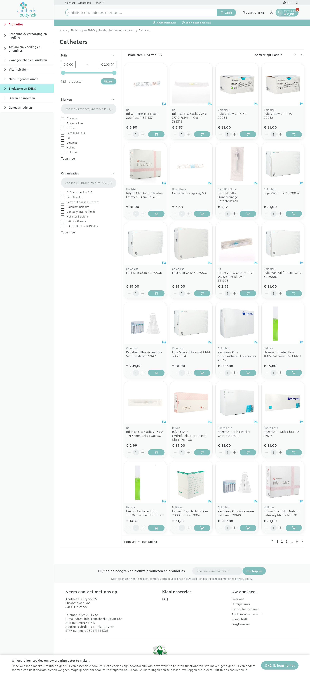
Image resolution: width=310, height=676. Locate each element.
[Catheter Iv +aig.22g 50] (191, 164)
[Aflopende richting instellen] (302, 54)
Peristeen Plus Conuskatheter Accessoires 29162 (237, 356)
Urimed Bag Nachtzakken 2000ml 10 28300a (190, 513)
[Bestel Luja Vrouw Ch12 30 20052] (294, 134)
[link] (272, 541)
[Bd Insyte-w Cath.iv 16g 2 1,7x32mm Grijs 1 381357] (145, 402)
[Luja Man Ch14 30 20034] (283, 164)
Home (63, 30)
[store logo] (26, 10)
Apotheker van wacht (246, 614)
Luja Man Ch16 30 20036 (144, 272)
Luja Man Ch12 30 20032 (190, 272)
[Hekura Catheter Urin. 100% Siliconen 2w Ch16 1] (283, 323)
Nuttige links (240, 604)
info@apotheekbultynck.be (103, 618)
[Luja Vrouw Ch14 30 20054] (237, 84)
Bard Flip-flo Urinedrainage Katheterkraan (228, 197)
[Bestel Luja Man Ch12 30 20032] (202, 293)
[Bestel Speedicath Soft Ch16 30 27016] (294, 452)
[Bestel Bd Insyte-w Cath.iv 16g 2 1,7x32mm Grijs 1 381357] (156, 452)
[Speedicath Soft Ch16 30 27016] (283, 402)
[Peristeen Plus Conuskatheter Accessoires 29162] (237, 323)
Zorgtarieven (240, 624)
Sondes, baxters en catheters (116, 30)
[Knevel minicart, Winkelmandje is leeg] (279, 12)
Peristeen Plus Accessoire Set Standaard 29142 (144, 354)
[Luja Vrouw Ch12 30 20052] (283, 84)
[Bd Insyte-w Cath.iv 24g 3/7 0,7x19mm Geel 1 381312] (191, 84)
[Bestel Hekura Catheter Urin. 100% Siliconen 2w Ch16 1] (294, 373)
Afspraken (84, 2)
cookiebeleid (238, 670)
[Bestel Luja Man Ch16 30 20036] (156, 293)
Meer (98, 2)
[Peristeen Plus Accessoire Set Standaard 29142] (145, 323)
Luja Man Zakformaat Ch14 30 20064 (191, 354)
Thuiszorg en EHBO (83, 30)
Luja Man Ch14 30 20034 (282, 193)
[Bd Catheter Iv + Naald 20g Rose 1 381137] (145, 84)
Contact (70, 2)
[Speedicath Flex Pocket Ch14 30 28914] (237, 402)
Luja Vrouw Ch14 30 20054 (232, 115)
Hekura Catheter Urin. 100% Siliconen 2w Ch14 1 (145, 513)
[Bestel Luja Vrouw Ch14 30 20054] (248, 134)
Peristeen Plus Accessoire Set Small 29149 (236, 513)
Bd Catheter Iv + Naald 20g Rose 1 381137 (142, 115)
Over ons (237, 599)
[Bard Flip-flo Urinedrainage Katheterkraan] (237, 164)
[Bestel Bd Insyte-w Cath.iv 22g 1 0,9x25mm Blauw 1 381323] (248, 293)
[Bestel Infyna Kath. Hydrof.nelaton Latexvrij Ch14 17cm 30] (202, 452)
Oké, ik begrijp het (280, 665)
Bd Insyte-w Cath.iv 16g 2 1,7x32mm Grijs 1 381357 (144, 433)
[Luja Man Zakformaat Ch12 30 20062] (283, 243)
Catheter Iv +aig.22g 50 (189, 193)
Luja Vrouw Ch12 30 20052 (278, 115)
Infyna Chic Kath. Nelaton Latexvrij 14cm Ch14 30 (144, 195)
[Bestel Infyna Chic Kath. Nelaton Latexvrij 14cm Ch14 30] (156, 214)
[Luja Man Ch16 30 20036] (145, 243)
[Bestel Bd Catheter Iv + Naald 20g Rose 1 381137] (156, 134)
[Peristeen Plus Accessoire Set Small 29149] (237, 482)
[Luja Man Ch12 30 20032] (191, 243)
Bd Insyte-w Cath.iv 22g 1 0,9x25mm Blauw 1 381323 (236, 276)
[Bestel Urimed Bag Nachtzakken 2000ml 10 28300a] (202, 528)
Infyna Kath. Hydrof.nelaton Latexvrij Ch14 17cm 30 (189, 435)
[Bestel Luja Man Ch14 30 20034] (294, 214)
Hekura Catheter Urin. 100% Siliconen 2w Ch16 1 (282, 354)
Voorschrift (239, 619)
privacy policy (243, 578)
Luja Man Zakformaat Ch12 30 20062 (283, 274)
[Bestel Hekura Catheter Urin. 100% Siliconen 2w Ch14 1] (156, 528)
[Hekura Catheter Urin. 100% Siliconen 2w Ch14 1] (145, 482)
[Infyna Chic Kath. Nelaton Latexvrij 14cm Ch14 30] (145, 164)
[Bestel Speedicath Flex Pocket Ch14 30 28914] (248, 452)
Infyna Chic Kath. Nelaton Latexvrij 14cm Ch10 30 (282, 513)
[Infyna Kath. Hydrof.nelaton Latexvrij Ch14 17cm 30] (191, 402)
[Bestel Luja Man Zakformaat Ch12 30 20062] (294, 293)
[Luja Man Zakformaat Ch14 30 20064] (191, 323)
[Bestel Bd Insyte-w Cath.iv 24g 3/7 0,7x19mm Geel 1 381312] (202, 134)
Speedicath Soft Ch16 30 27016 (281, 433)
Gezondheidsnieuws (245, 609)
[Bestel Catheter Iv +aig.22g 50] (202, 214)
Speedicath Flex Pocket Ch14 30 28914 (234, 433)
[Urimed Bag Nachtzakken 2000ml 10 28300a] (191, 482)
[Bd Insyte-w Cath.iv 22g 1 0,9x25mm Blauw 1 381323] (237, 243)
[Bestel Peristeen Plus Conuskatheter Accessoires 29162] (248, 373)
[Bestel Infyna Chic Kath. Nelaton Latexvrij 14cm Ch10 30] (294, 528)
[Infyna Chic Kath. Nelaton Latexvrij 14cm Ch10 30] (283, 482)
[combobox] (141, 12)
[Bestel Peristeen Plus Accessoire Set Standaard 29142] (156, 373)
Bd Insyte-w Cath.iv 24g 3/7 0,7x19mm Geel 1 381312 (189, 117)
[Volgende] (301, 541)
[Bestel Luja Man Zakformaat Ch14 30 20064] (202, 373)
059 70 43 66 (88, 615)
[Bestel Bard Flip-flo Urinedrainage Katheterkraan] (248, 214)
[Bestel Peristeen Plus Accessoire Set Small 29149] (248, 528)
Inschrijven (254, 571)
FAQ (165, 599)
